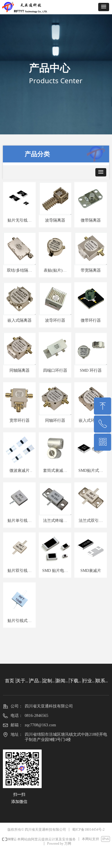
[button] (103, 7)
